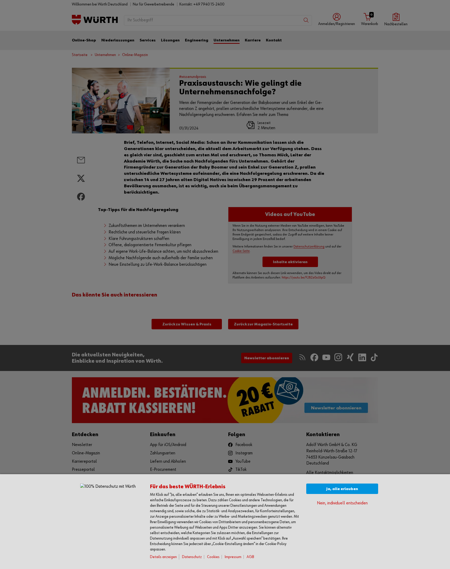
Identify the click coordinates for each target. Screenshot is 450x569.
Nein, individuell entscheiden (342, 503)
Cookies (213, 557)
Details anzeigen (163, 557)
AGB (250, 557)
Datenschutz (192, 557)
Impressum (233, 557)
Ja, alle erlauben (342, 489)
